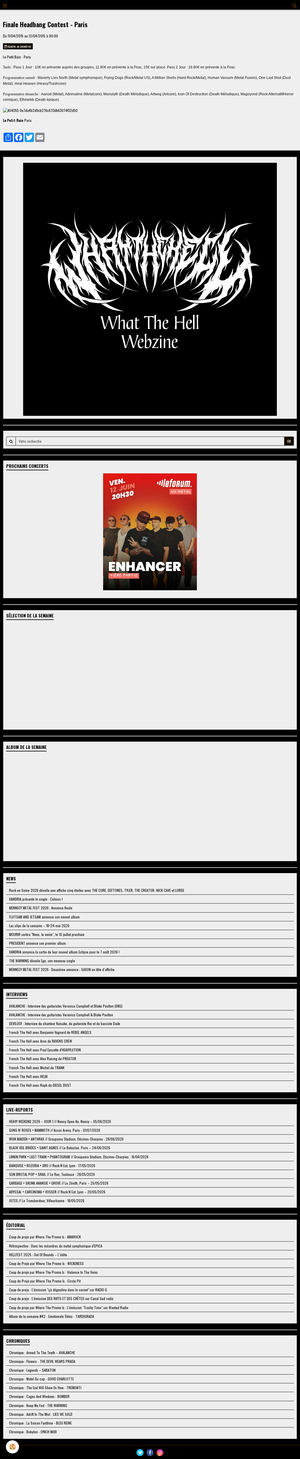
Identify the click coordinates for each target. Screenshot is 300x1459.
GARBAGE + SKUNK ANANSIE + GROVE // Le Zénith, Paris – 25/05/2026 (58, 1183)
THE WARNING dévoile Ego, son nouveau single (42, 960)
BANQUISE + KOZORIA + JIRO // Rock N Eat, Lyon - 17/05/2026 (52, 1165)
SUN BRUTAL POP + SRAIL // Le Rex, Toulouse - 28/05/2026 (52, 1174)
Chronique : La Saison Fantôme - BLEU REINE (40, 1422)
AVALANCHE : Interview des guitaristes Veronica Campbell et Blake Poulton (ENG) (65, 1005)
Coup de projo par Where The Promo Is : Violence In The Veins (53, 1272)
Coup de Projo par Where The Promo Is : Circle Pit (45, 1280)
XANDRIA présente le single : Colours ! (36, 898)
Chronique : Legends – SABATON (32, 1370)
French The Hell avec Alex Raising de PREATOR (42, 1058)
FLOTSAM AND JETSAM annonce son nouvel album (44, 916)
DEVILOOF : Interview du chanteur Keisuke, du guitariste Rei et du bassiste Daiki (64, 1023)
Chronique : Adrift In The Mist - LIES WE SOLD (40, 1414)
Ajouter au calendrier (19, 46)
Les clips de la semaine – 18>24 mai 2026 (39, 925)
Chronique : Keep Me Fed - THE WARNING (38, 1405)
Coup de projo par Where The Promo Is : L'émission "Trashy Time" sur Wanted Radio (68, 1307)
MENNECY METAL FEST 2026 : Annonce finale (40, 907)
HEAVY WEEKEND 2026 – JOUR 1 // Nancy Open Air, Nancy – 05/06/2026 (60, 1121)
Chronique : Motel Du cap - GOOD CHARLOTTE (41, 1378)
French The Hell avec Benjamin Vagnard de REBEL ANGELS (50, 1032)
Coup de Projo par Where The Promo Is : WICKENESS (46, 1263)
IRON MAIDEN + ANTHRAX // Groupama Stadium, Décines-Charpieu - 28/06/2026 (66, 1138)
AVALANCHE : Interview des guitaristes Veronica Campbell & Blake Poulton (61, 1014)
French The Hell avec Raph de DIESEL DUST (40, 1085)
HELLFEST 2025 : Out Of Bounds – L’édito (38, 1254)
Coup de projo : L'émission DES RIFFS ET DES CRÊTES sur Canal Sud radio (61, 1298)
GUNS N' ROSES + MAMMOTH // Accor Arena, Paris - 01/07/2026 (54, 1130)
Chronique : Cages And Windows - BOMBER (39, 1396)
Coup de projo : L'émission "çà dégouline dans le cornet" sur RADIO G (58, 1289)
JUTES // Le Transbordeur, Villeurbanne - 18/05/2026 (46, 1200)
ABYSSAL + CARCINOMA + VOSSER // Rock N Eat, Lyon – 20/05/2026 (57, 1191)
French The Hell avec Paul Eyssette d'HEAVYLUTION (45, 1049)
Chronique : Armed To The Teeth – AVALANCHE (42, 1352)
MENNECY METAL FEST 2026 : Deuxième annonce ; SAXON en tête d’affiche (62, 969)
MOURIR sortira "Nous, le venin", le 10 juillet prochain (46, 934)
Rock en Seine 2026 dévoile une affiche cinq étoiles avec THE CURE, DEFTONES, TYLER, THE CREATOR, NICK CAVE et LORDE (96, 890)
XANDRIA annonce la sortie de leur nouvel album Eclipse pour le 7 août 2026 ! (64, 951)
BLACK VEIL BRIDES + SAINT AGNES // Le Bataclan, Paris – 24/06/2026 (59, 1147)
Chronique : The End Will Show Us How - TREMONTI (45, 1387)
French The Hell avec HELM (28, 1076)
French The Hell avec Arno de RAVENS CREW (40, 1041)
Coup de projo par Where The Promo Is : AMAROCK (45, 1236)
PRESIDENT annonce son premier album (37, 943)
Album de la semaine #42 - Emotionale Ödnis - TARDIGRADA (51, 1316)
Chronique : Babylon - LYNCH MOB (33, 1431)
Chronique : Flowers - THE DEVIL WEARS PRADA (42, 1361)
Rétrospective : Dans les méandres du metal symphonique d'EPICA (55, 1245)
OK (289, 441)
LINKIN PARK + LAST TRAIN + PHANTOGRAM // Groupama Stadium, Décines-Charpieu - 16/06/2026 (79, 1156)
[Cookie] (12, 1446)
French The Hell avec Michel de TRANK (36, 1067)
